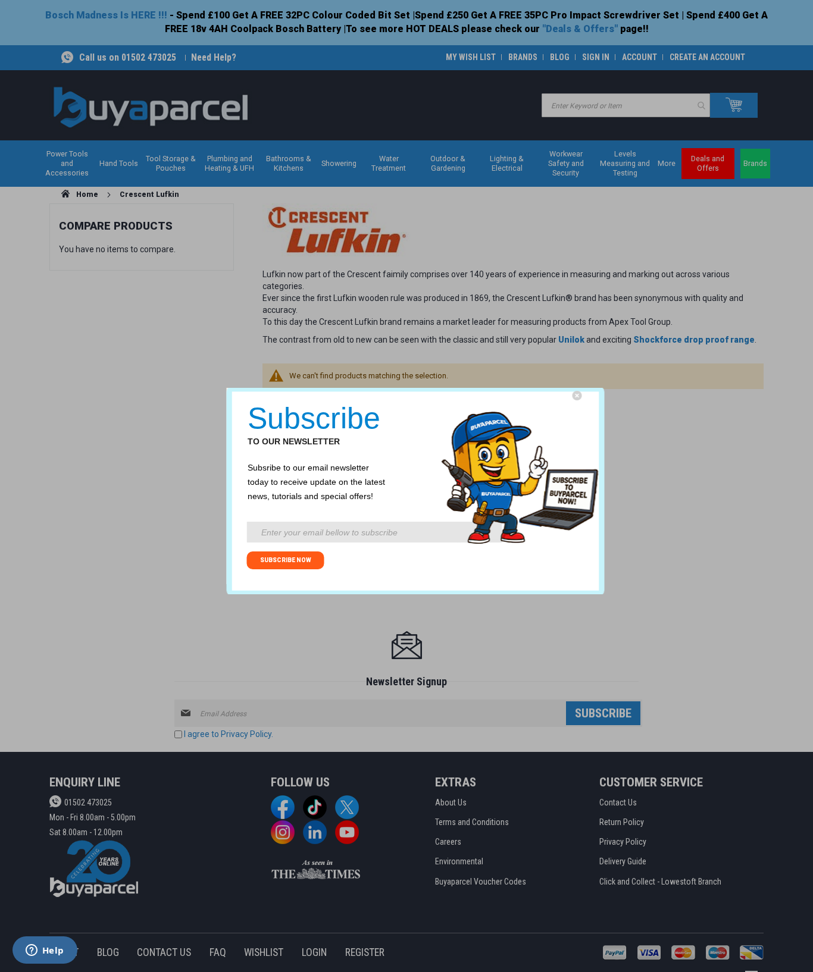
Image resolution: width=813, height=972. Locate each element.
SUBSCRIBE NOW (285, 560)
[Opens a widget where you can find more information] (44, 951)
